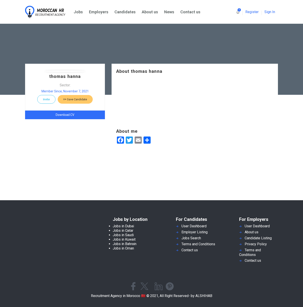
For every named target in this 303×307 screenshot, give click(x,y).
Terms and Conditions (198, 244)
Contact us (190, 12)
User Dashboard (194, 226)
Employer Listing (194, 232)
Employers (98, 12)
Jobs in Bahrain (124, 244)
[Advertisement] (194, 101)
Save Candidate (76, 99)
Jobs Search (191, 238)
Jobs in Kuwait (124, 239)
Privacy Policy (256, 244)
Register (252, 12)
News (169, 12)
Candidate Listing (258, 238)
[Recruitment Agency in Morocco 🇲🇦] (48, 12)
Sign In (269, 12)
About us (150, 12)
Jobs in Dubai (123, 226)
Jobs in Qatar (123, 230)
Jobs (78, 12)
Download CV (65, 115)
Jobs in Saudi (123, 235)
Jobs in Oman (123, 248)
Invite (46, 99)
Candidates (125, 12)
